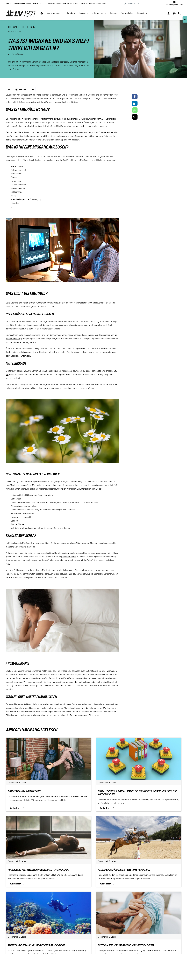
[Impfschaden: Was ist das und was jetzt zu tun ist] (138, 894)
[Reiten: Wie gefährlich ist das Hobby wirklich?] (138, 818)
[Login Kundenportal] (168, 13)
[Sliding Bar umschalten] (174, 13)
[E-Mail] (134, 116)
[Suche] (179, 13)
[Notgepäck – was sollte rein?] (48, 740)
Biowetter (15, 203)
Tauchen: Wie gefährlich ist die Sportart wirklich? (36, 945)
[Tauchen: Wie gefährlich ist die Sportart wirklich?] (48, 894)
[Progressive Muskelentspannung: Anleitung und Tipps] (48, 818)
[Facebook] (134, 96)
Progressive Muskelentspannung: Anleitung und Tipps (38, 870)
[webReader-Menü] (9, 89)
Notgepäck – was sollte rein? (24, 791)
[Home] (41, 13)
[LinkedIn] (134, 103)
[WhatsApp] (134, 110)
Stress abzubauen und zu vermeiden (70, 574)
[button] (20, 89)
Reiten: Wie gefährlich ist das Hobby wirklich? (124, 870)
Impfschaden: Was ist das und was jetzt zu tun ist (126, 945)
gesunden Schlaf (68, 557)
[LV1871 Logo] (20, 11)
